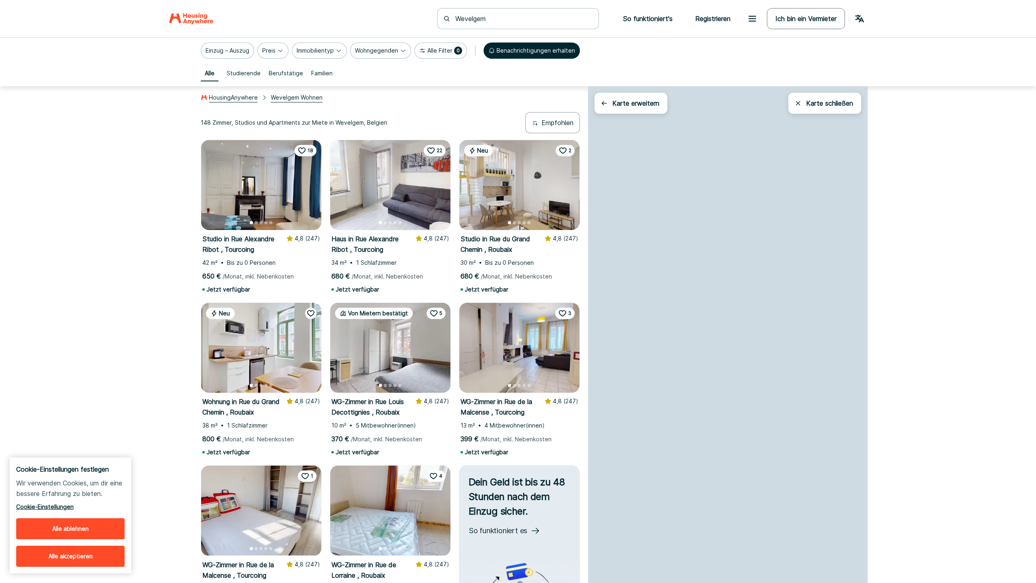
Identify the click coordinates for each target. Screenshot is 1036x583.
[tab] (210, 73)
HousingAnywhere (233, 97)
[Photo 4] (265, 222)
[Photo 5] (270, 222)
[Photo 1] (251, 222)
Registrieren (712, 19)
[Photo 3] (261, 222)
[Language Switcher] (859, 19)
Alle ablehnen (70, 528)
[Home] (191, 18)
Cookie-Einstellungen (45, 506)
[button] (227, 51)
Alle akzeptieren (71, 556)
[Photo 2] (256, 222)
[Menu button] (752, 19)
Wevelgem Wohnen (297, 97)
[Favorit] (310, 313)
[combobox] (522, 18)
